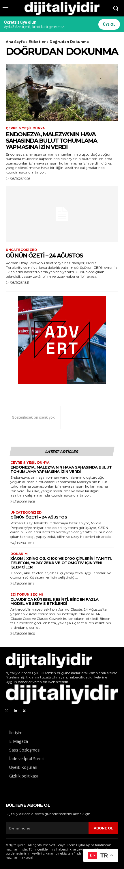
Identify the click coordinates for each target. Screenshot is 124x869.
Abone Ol (103, 828)
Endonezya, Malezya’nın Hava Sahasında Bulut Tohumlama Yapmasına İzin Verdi (51, 140)
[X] (24, 711)
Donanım (19, 554)
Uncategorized (21, 250)
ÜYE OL (109, 24)
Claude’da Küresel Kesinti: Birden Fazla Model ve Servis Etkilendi (54, 601)
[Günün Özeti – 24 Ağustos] (62, 214)
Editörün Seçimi (26, 594)
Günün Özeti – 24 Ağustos (44, 255)
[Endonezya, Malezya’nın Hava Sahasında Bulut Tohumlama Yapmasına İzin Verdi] (62, 92)
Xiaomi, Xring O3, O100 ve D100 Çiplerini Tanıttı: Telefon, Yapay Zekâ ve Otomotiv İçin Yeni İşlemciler (61, 562)
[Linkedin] (15, 711)
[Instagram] (6, 711)
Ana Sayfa (15, 42)
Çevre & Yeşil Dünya (25, 128)
